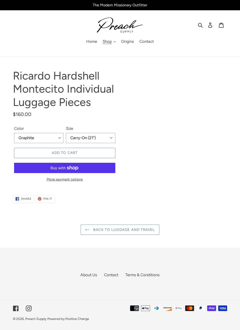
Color (19, 128)
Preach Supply (35, 319)
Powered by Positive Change (68, 319)
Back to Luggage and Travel (123, 230)
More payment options (65, 179)
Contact (111, 274)
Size (69, 128)
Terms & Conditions (142, 274)
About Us (88, 274)
